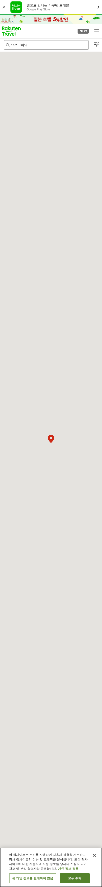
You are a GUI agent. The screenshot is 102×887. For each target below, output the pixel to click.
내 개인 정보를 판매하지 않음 (32, 878)
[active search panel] (46, 45)
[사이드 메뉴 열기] (96, 31)
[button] (11, 31)
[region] (51, 867)
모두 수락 (75, 878)
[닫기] (94, 855)
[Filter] (96, 44)
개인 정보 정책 (68, 868)
